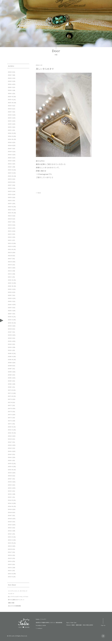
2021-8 (10, 255)
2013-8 (10, 549)
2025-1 (10, 130)
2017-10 (10, 396)
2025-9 (10, 105)
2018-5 (10, 375)
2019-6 (10, 335)
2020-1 (10, 313)
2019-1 (10, 350)
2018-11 (10, 356)
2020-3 (10, 307)
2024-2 (10, 164)
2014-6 (10, 518)
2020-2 (10, 310)
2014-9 (10, 509)
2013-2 (10, 567)
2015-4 (10, 488)
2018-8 (10, 365)
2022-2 (10, 237)
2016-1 (10, 460)
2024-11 (10, 136)
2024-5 (10, 154)
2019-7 (10, 332)
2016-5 (10, 448)
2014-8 (10, 512)
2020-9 (10, 289)
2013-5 (10, 558)
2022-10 (10, 213)
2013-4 (10, 561)
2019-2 (10, 347)
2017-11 (10, 393)
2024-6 (10, 151)
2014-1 (10, 534)
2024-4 (10, 157)
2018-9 (10, 362)
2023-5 (10, 191)
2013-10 (10, 543)
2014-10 (10, 506)
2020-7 (10, 295)
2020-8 (10, 292)
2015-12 (10, 463)
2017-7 (10, 405)
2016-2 (10, 457)
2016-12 (10, 427)
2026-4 (10, 84)
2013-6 (10, 555)
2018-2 (10, 384)
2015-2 (10, 494)
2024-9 (10, 142)
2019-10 (10, 323)
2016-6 (10, 445)
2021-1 (10, 277)
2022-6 (10, 225)
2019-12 (10, 316)
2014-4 (10, 524)
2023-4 (10, 194)
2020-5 (10, 301)
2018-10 (10, 359)
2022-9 (10, 216)
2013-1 (10, 570)
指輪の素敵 (11, 603)
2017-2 (10, 420)
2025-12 (10, 96)
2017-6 (10, 408)
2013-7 (10, 552)
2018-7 (10, 368)
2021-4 (10, 268)
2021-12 (10, 243)
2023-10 (10, 176)
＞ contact (39, 628)
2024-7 (10, 148)
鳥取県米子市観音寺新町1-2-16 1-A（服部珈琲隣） (49, 622)
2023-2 (10, 200)
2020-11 (10, 283)
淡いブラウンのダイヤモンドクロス (18, 596)
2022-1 (10, 240)
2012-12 (10, 573)
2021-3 (10, 271)
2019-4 (10, 341)
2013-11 (10, 540)
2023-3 (10, 197)
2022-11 (10, 209)
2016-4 (10, 451)
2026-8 (10, 72)
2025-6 (10, 115)
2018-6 (10, 372)
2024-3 (10, 161)
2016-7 (10, 442)
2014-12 (10, 500)
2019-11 (10, 319)
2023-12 (10, 170)
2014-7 (10, 515)
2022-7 (10, 222)
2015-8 (10, 476)
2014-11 (10, 503)
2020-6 (10, 298)
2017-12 (10, 390)
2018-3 (10, 381)
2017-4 (10, 414)
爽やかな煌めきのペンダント (16, 599)
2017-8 (10, 402)
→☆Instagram (42, 174)
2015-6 (10, 482)
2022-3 (10, 234)
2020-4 (10, 304)
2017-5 (10, 411)
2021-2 (10, 274)
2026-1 (10, 93)
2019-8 (10, 329)
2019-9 (10, 326)
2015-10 (10, 469)
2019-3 (10, 344)
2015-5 (10, 485)
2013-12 (10, 537)
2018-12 (10, 353)
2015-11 (10, 466)
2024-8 (10, 145)
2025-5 (10, 118)
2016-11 (10, 430)
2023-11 (10, 173)
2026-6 (10, 78)
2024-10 (10, 139)
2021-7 (10, 258)
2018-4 (10, 378)
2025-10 (10, 102)
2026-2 (10, 90)
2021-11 (10, 246)
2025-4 (10, 121)
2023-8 (10, 182)
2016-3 (10, 454)
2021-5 (10, 264)
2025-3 (10, 124)
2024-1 (10, 167)
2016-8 (10, 439)
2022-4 (10, 231)
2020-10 (10, 286)
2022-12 (10, 206)
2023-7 (10, 185)
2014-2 (10, 531)
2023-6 (10, 188)
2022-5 (10, 228)
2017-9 (10, 399)
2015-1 (10, 497)
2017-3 (10, 417)
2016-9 (10, 436)
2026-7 (10, 75)
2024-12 (10, 133)
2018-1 (10, 387)
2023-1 (10, 203)
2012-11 (10, 576)
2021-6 (10, 261)
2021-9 (10, 252)
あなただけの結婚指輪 (14, 606)
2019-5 (10, 338)
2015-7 (10, 479)
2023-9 (10, 179)
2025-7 (10, 112)
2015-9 (10, 472)
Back (39, 193)
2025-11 (10, 99)
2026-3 (10, 87)
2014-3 (10, 527)
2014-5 (10, 521)
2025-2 (10, 127)
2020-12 (10, 280)
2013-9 (10, 546)
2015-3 (10, 491)
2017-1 (10, 424)
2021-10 (10, 249)
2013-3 (10, 564)
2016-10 (10, 433)
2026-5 (10, 81)
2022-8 (10, 219)
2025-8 (10, 109)
